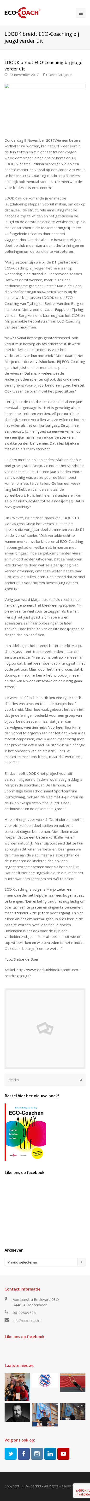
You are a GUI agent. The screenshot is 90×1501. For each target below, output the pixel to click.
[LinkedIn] (50, 1454)
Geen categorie (60, 74)
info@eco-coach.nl (27, 1320)
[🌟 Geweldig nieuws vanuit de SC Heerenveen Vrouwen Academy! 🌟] (45, 1380)
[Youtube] (63, 1454)
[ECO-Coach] (23, 12)
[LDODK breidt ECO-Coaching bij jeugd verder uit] (45, 1028)
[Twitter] (11, 1454)
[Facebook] (24, 1454)
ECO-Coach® (30, 1486)
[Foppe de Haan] (72, 1411)
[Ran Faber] (45, 1414)
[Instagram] (37, 1454)
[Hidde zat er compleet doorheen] (17, 1412)
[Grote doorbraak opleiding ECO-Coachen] (17, 1386)
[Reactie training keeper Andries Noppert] (72, 1382)
